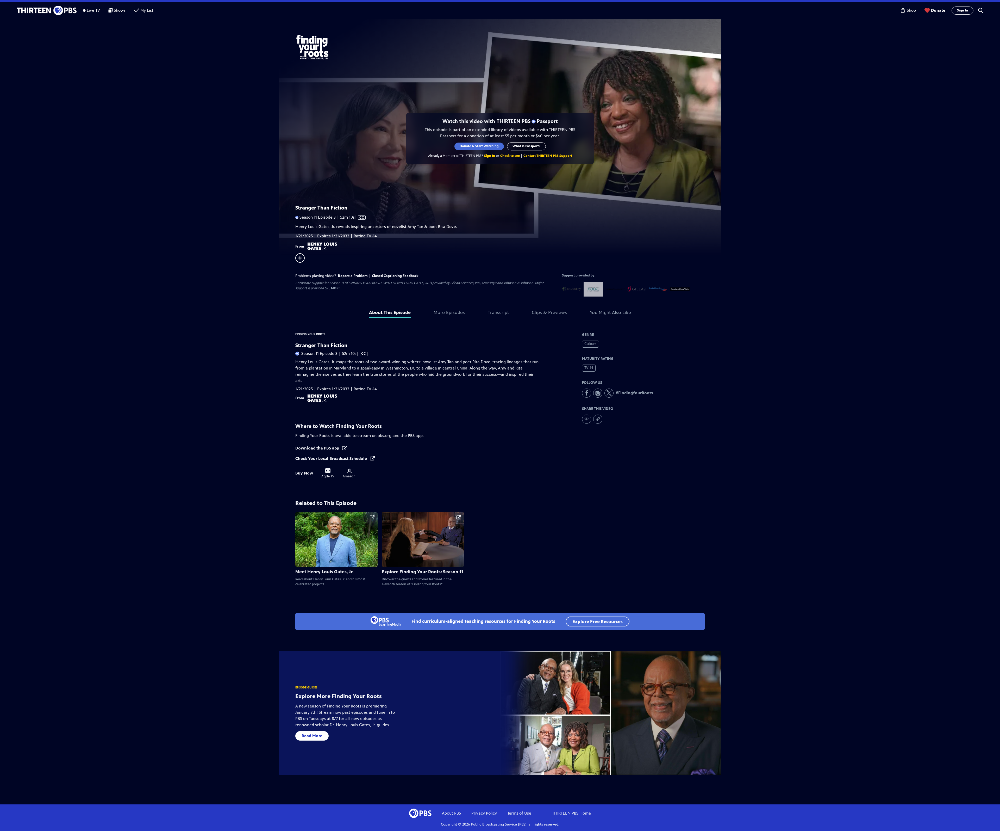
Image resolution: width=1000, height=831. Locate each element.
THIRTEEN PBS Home (571, 813)
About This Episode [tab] (390, 312)
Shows (120, 10)
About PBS (451, 813)
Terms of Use (519, 813)
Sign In (962, 10)
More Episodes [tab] (449, 312)
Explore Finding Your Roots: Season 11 (422, 572)
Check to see (510, 156)
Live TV (93, 10)
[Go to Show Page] (506, 46)
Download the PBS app (317, 448)
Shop (911, 10)
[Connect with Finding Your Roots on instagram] (597, 393)
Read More (312, 735)
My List (146, 10)
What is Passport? (526, 146)
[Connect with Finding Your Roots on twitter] (609, 393)
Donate (938, 10)
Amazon (349, 473)
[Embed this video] (586, 419)
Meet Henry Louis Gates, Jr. (324, 572)
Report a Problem (353, 276)
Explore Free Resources (597, 621)
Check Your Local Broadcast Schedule (331, 458)
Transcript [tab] (498, 312)
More (335, 288)
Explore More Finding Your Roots (338, 696)
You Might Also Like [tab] (610, 312)
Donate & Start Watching (479, 146)
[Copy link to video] (597, 419)
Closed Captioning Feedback (395, 276)
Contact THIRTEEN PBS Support (547, 156)
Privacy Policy (484, 813)
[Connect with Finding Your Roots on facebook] (586, 393)
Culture (590, 344)
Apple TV (327, 473)
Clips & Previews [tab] (549, 312)
